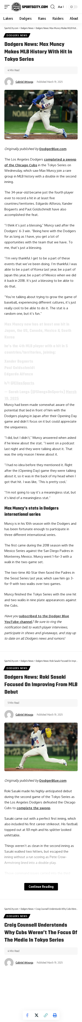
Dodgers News (17, 35)
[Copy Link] (45, 1015)
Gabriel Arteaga (24, 81)
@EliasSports (22, 383)
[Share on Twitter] (36, 1015)
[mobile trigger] (8, 6)
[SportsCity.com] (30, 6)
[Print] (54, 1015)
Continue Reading (41, 886)
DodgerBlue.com (52, 149)
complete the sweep (33, 808)
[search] (52, 6)
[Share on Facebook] (27, 1015)
